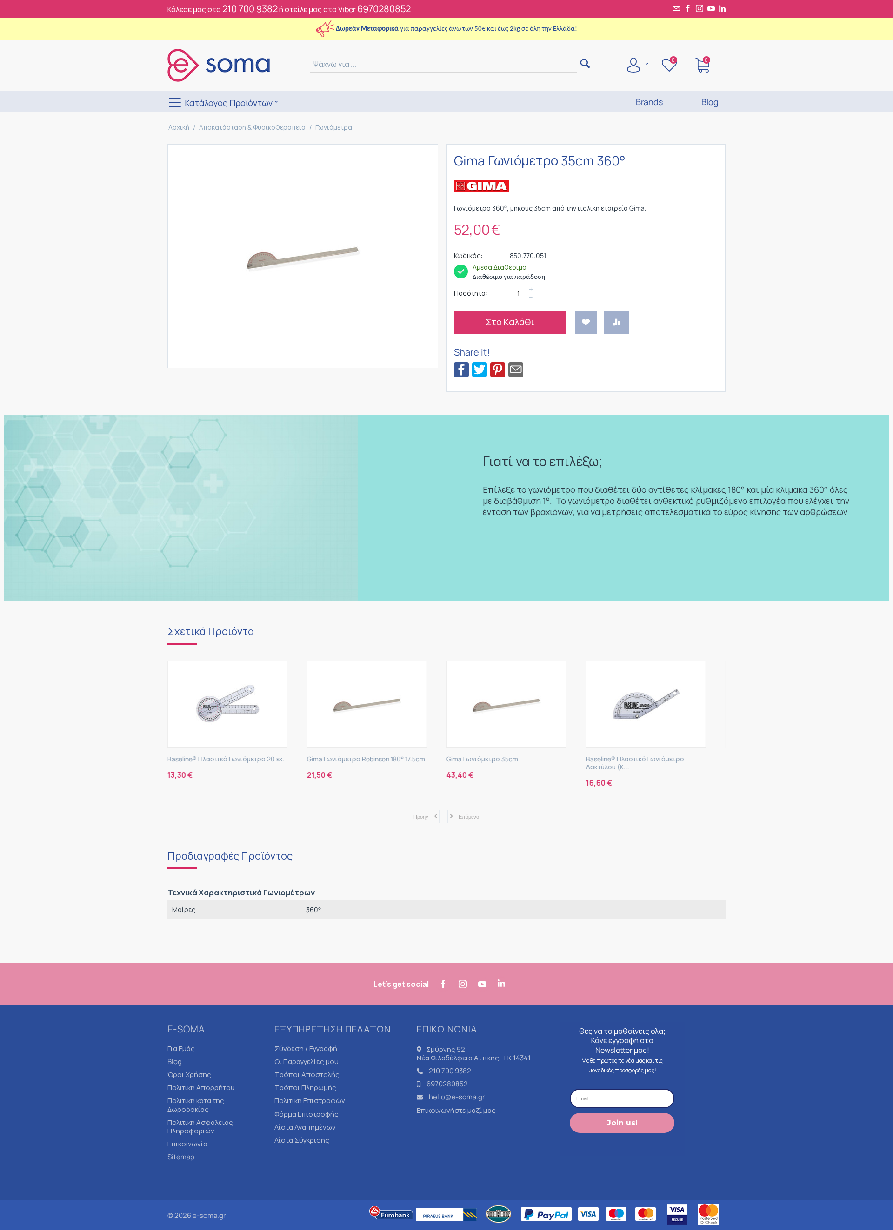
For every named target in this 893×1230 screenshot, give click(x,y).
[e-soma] (218, 64)
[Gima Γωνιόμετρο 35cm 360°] (303, 256)
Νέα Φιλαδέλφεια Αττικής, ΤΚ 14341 (474, 1058)
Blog (174, 1061)
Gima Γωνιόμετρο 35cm (352, 759)
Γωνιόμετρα (333, 127)
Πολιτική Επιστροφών (309, 1100)
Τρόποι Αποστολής (307, 1074)
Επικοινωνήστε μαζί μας (456, 1110)
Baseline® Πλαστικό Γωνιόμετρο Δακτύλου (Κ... (505, 763)
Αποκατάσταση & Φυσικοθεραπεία (252, 127)
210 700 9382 (250, 8)
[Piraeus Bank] (448, 1225)
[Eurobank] (391, 1225)
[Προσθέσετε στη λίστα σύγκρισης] (616, 322)
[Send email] (515, 368)
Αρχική (178, 127)
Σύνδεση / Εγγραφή (305, 1048)
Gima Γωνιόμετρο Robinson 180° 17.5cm (236, 759)
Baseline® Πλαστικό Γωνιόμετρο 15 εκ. (653, 759)
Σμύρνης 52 (445, 1049)
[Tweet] (479, 368)
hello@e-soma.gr (457, 1097)
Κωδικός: (468, 255)
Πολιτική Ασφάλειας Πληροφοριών (200, 1127)
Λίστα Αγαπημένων (305, 1127)
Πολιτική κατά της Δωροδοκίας (195, 1105)
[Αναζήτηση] (585, 64)
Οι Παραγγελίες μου (306, 1061)
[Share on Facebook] (461, 368)
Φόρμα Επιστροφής (306, 1114)
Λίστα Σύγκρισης (301, 1140)
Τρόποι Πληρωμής (305, 1087)
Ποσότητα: (470, 293)
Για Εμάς (181, 1048)
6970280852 (384, 8)
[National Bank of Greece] (499, 1225)
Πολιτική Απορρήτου (201, 1087)
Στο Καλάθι (510, 322)
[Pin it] (497, 368)
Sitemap (180, 1157)
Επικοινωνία (187, 1144)
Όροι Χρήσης (189, 1074)
